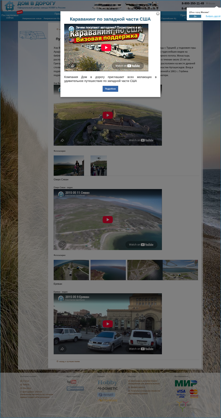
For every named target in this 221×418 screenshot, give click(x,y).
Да (195, 16)
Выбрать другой (213, 16)
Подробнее (110, 89)
